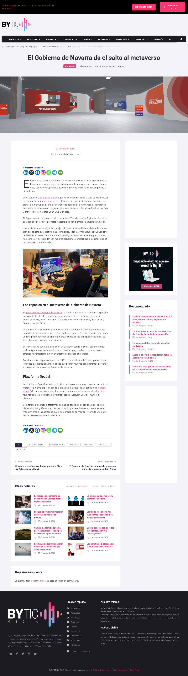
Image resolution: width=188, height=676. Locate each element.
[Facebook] (37, 172)
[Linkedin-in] (10, 653)
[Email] (60, 172)
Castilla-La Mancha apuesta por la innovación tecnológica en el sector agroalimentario (48, 531)
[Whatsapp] (48, 172)
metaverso (88, 445)
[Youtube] (35, 653)
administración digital (34, 445)
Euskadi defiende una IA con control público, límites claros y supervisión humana (152, 319)
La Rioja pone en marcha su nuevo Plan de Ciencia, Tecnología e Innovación (48, 499)
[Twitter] (23, 653)
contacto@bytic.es (11, 5)
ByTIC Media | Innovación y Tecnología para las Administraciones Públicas (32, 47)
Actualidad (72, 47)
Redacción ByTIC (67, 148)
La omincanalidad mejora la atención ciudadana (150, 344)
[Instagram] (43, 172)
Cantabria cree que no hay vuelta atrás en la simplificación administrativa (100, 515)
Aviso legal (134, 670)
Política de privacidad (102, 670)
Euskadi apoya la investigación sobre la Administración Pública (48, 515)
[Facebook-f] (16, 653)
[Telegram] (54, 172)
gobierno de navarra (56, 445)
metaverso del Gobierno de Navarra (44, 312)
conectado (43, 580)
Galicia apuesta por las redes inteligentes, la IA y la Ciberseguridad (100, 531)
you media (21, 449)
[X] (31, 172)
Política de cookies (121, 670)
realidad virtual (103, 445)
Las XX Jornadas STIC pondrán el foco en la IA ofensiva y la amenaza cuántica (48, 547)
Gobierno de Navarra (48, 197)
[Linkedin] (25, 172)
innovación (74, 445)
